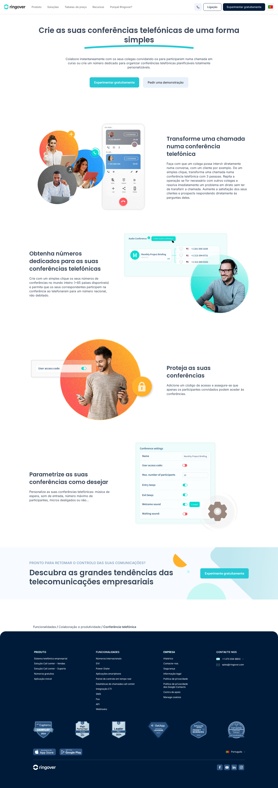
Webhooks (101, 709)
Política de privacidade (175, 678)
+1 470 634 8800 (231, 658)
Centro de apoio (171, 692)
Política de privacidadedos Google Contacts (175, 685)
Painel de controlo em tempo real (113, 678)
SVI (97, 663)
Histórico (168, 658)
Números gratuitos (44, 673)
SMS (98, 694)
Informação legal (172, 673)
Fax (98, 699)
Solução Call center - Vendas (49, 663)
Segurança (169, 668)
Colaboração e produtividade (80, 627)
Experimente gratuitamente (224, 573)
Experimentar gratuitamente (244, 7)
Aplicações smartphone (108, 673)
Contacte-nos (170, 663)
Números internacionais (108, 658)
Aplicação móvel (43, 678)
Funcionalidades (44, 627)
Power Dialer (103, 668)
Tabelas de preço (76, 7)
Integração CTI (104, 688)
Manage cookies (172, 697)
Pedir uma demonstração (166, 82)
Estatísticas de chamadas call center (115, 683)
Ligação (212, 7)
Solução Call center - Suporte (50, 668)
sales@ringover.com (233, 664)
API (97, 704)
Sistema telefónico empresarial (50, 658)
